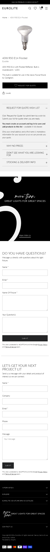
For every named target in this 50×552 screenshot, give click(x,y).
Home (4, 18)
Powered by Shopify (9, 540)
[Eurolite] (10, 8)
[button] (35, 8)
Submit (25, 338)
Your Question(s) (9, 314)
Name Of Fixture (9, 292)
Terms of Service (10, 347)
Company (6, 396)
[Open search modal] (29, 8)
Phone (5, 421)
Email (5, 280)
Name (5, 267)
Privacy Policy (42, 345)
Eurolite (5, 61)
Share (8, 93)
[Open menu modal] (46, 8)
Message (6, 434)
